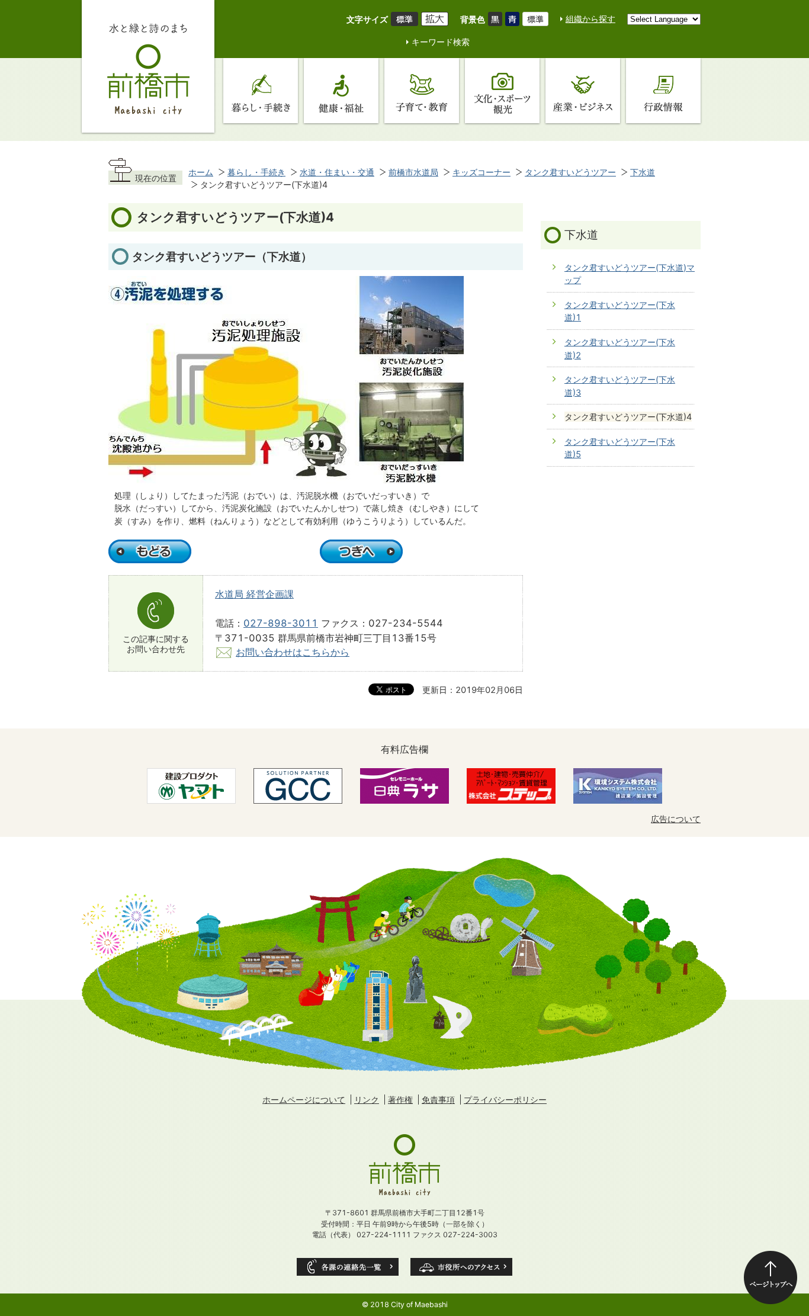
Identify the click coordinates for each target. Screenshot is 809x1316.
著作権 (400, 1099)
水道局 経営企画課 (254, 594)
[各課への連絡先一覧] (348, 1267)
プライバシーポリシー (505, 1099)
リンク (366, 1099)
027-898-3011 (280, 623)
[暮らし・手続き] (260, 90)
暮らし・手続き (256, 172)
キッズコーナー (481, 172)
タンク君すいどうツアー (570, 172)
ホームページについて (303, 1099)
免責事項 (438, 1099)
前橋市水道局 (413, 172)
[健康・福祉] (341, 90)
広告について (676, 819)
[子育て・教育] (421, 90)
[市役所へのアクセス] (461, 1267)
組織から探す (590, 19)
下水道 (642, 172)
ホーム (200, 172)
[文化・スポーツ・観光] (502, 90)
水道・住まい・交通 (337, 172)
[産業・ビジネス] (582, 90)
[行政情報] (663, 90)
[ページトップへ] (770, 1277)
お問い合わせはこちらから (292, 652)
